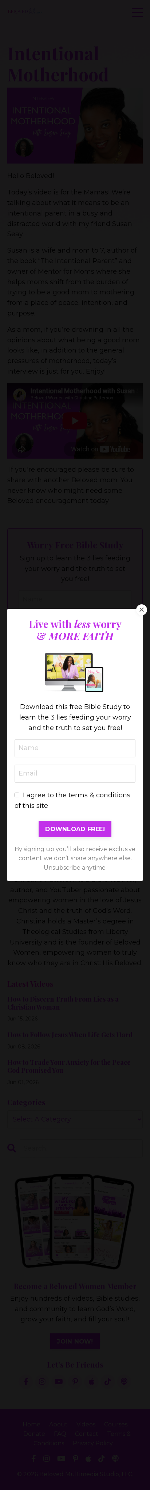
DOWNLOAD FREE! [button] (75, 829)
